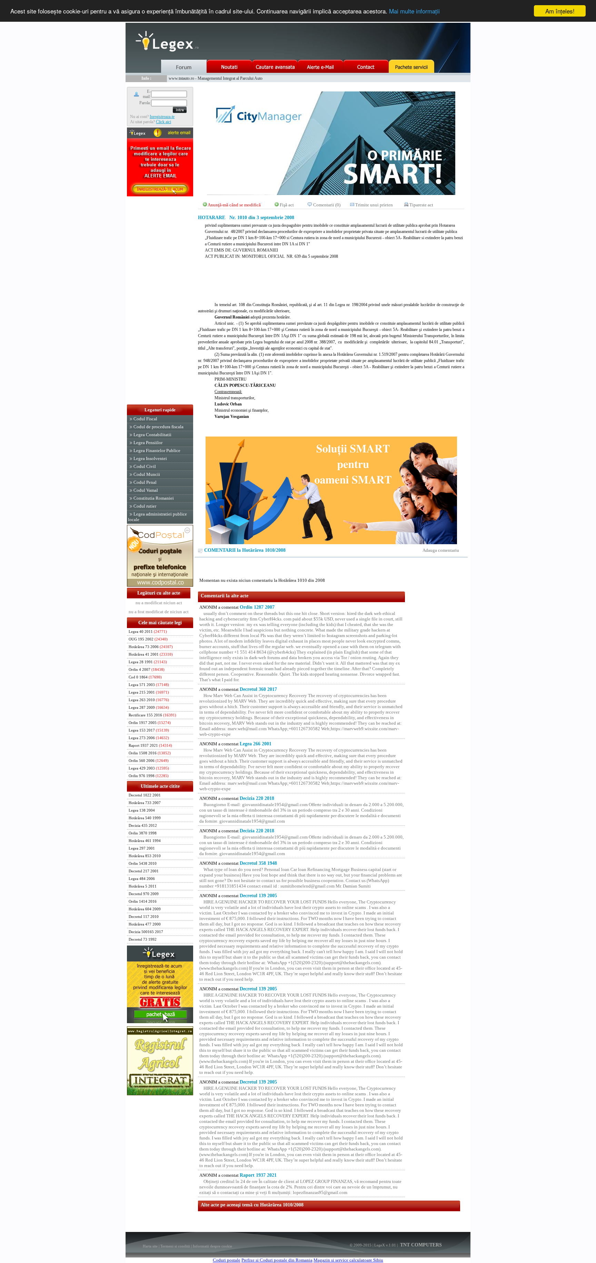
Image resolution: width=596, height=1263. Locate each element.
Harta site (150, 1246)
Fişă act (287, 204)
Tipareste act (421, 204)
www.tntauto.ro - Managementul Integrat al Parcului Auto (215, 78)
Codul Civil (144, 466)
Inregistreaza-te (162, 116)
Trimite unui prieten (374, 204)
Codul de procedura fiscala (158, 426)
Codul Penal (145, 482)
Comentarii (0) (326, 204)
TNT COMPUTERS (420, 1244)
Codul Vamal (145, 490)
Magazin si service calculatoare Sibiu (348, 1260)
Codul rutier (144, 506)
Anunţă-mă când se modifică (234, 204)
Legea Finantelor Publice (156, 450)
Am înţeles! (560, 11)
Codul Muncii (146, 474)
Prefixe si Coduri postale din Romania (276, 1260)
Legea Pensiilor (147, 442)
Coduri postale (226, 1260)
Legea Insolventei (150, 458)
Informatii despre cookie (212, 1246)
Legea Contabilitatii (152, 434)
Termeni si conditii (175, 1246)
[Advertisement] (160, 300)
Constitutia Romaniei (153, 498)
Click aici (163, 121)
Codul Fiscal (145, 418)
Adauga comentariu (441, 550)
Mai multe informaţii (414, 11)
